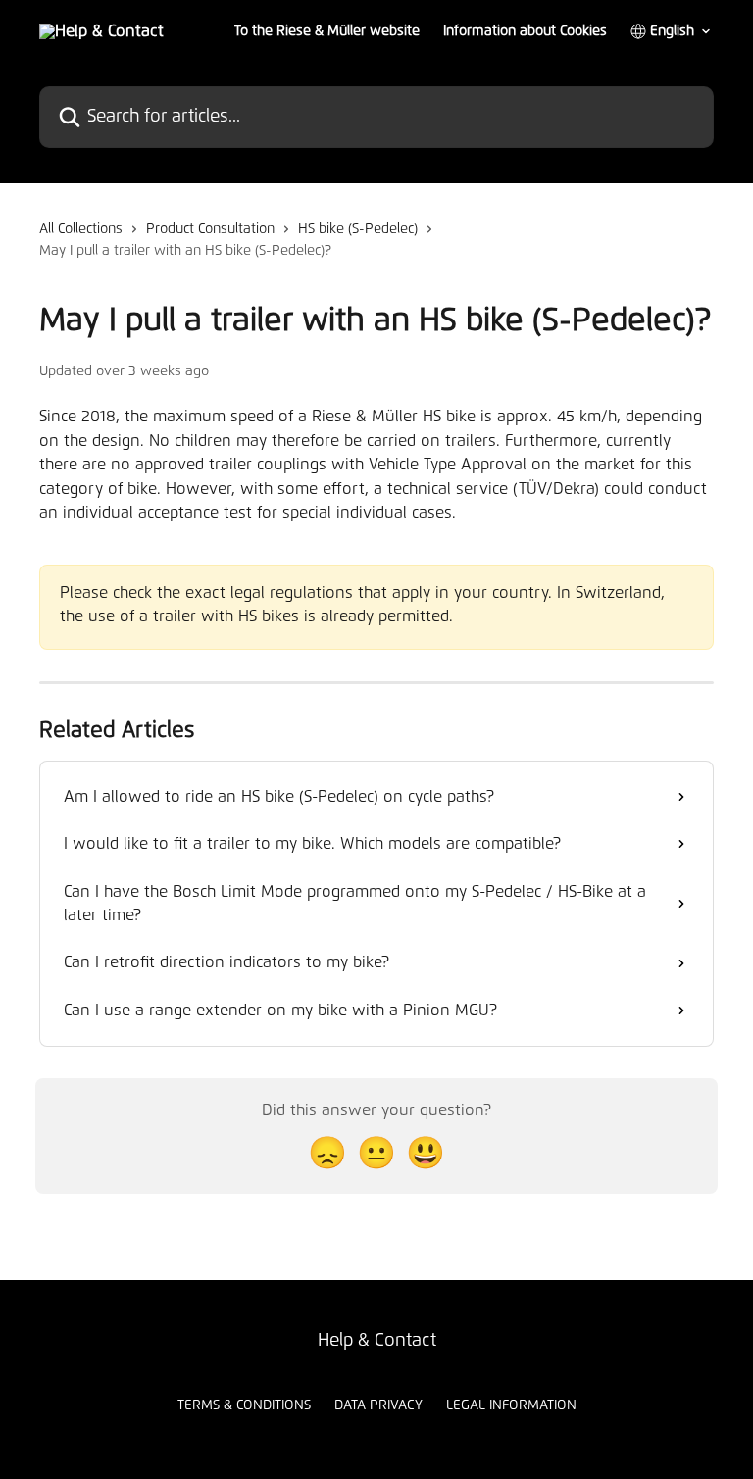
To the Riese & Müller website (327, 31)
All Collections (81, 229)
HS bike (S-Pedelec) (358, 229)
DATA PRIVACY (378, 1405)
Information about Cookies (525, 31)
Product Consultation (210, 229)
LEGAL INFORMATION (511, 1405)
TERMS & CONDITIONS (244, 1405)
